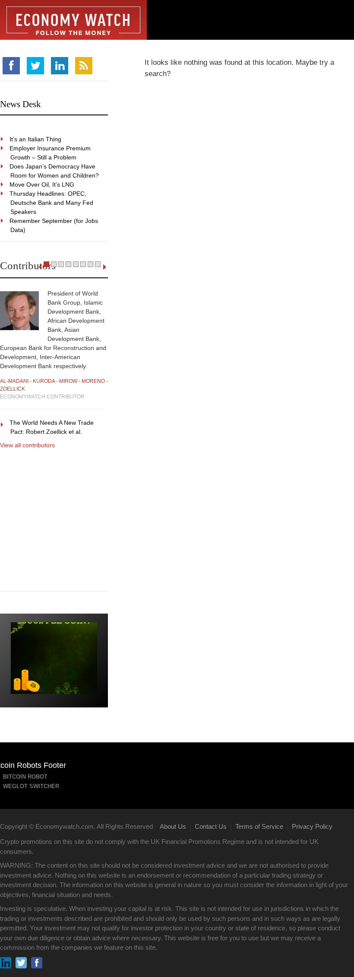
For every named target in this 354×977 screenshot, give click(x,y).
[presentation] (40, 267)
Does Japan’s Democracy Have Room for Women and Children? (54, 171)
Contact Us (211, 826)
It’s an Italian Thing (35, 139)
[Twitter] (35, 65)
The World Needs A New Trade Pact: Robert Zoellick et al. (52, 427)
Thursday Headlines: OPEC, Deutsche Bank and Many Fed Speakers (51, 202)
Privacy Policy (312, 826)
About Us (173, 826)
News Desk (20, 104)
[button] (46, 264)
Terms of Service (259, 826)
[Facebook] (11, 65)
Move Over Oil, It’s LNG (42, 184)
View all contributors (27, 445)
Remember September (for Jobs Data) (54, 225)
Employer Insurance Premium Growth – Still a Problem (50, 153)
